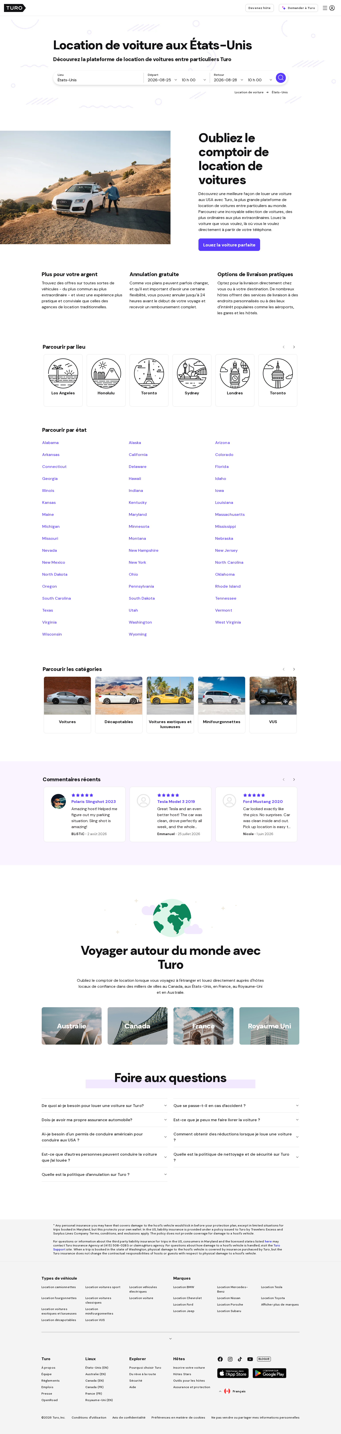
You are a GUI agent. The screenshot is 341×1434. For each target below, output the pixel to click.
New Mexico (53, 562)
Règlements (50, 1380)
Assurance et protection (191, 1387)
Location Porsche (230, 1304)
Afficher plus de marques (280, 1304)
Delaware (138, 466)
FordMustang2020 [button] (263, 801)
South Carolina (56, 598)
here (268, 1241)
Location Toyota (273, 1298)
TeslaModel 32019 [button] (176, 801)
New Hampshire (144, 550)
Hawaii (135, 478)
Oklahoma (224, 574)
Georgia (50, 478)
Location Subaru (229, 1311)
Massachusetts (229, 514)
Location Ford (183, 1304)
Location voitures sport (102, 1287)
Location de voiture (249, 92)
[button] (328, 8)
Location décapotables (58, 1320)
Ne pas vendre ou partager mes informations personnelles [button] (255, 1417)
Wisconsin (52, 634)
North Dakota (54, 574)
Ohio (133, 574)
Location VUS (95, 1320)
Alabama (50, 442)
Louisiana (224, 502)
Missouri (50, 538)
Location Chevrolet (187, 1298)
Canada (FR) (94, 1387)
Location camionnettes (58, 1287)
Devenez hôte (259, 8)
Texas (47, 610)
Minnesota (139, 526)
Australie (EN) (95, 1374)
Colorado (224, 454)
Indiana (136, 490)
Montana (137, 538)
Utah (133, 610)
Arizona (222, 442)
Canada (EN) (94, 1380)
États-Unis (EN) (97, 1367)
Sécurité (135, 1380)
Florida (221, 466)
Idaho (220, 478)
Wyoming (138, 634)
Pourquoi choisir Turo (145, 1367)
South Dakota (142, 598)
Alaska (135, 442)
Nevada (49, 550)
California (138, 454)
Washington (140, 622)
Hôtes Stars (182, 1374)
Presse (46, 1393)
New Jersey (226, 550)
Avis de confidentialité (129, 1417)
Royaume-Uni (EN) (99, 1400)
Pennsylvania (141, 586)
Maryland (138, 514)
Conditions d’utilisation (89, 1417)
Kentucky (138, 502)
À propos (48, 1367)
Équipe (46, 1374)
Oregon (49, 586)
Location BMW (183, 1287)
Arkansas (50, 454)
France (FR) (93, 1393)
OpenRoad (49, 1400)
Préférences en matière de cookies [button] (178, 1417)
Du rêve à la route (142, 1374)
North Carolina (229, 562)
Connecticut (54, 466)
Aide (132, 1387)
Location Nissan (229, 1298)
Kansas (49, 502)
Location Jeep (183, 1311)
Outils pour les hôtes (189, 1380)
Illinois (48, 490)
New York (137, 562)
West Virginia (228, 622)
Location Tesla (271, 1287)
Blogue (264, 1358)
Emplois (47, 1387)
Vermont (223, 610)
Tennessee (225, 598)
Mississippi (225, 526)
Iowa (219, 490)
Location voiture (141, 1298)
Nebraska (224, 538)
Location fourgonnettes (59, 1298)
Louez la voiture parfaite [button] (229, 244)
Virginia (49, 622)
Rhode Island (227, 586)
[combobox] (99, 80)
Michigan (51, 526)
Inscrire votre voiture (189, 1367)
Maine (48, 514)
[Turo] (15, 8)
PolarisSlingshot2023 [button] (93, 801)
